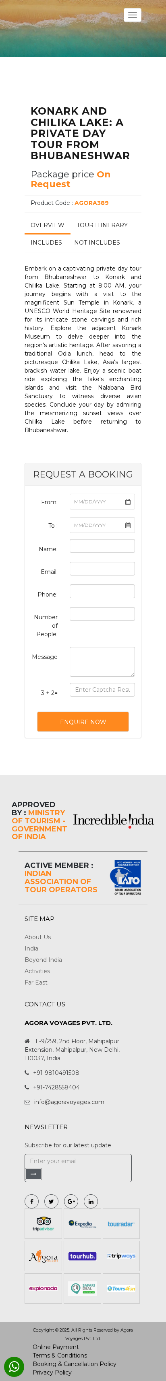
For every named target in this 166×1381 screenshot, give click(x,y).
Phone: (47, 594)
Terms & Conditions (60, 1355)
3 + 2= (49, 693)
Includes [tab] (46, 242)
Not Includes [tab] (97, 242)
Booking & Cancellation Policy (74, 1364)
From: (49, 502)
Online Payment (56, 1347)
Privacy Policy (52, 1372)
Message (45, 657)
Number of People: (46, 626)
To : (53, 525)
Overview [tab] (47, 225)
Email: (49, 571)
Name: (48, 549)
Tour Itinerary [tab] (102, 225)
